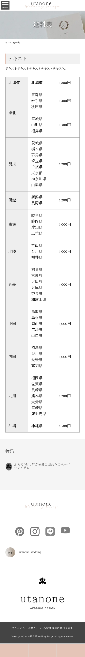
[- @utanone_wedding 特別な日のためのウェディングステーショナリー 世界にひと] (42, 599)
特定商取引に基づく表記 (58, 628)
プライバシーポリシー (25, 628)
